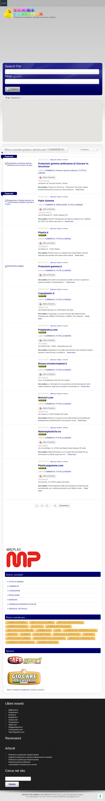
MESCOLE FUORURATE (67, 634)
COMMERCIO (50, 170)
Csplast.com (13, 720)
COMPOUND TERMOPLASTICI (80, 630)
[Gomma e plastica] (6, 98)
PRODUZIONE (61, 205)
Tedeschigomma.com (16, 732)
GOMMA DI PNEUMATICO (21, 642)
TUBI (57, 630)
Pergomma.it (13, 712)
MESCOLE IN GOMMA (42, 622)
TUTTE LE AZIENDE (75, 205)
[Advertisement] (52, 40)
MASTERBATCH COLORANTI (49, 638)
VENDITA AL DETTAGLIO (18, 609)
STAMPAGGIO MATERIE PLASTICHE (22, 604)
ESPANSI (89, 634)
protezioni (25, 690)
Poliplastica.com (48, 329)
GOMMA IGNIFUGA (47, 642)
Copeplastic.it (46, 293)
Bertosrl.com (45, 397)
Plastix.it (43, 232)
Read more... (80, 190)
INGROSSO (13, 600)
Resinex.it (12, 715)
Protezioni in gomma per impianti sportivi (23, 755)
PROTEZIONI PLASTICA (70, 622)
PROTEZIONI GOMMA (19, 638)
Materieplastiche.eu (49, 431)
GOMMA (25, 634)
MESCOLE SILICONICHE (20, 630)
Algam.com (12, 725)
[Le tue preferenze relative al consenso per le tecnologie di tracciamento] (100, 796)
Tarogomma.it (13, 722)
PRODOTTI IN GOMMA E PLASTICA (35, 795)
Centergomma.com (15, 730)
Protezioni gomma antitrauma (67, 170)
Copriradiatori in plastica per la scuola (22, 765)
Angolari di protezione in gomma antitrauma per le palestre (30, 757)
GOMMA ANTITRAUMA (58, 626)
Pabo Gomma (46, 200)
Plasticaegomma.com (50, 465)
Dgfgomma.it (13, 710)
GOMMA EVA (44, 630)
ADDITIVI (12, 634)
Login (3, 3)
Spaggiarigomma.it (15, 727)
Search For (13, 66)
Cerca (14, 89)
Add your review (55, 159)
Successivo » (64, 505)
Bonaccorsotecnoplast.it (52, 363)
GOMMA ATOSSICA (17, 626)
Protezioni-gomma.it (50, 266)
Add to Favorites (49, 177)
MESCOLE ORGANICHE (81, 638)
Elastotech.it (13, 717)
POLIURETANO (42, 634)
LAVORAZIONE (14, 591)
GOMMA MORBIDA (17, 622)
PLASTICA (37, 626)
